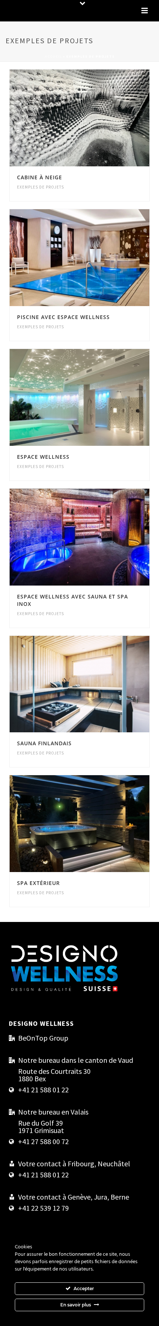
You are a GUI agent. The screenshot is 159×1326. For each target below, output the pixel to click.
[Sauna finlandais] (95, 684)
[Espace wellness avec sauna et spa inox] (95, 537)
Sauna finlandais (44, 743)
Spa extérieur (38, 882)
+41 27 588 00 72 (43, 1141)
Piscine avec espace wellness (63, 317)
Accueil (53, 56)
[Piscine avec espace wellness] (95, 258)
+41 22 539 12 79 (43, 1208)
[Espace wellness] (95, 397)
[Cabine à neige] (95, 118)
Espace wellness (43, 456)
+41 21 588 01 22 (43, 1089)
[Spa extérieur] (95, 823)
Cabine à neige (39, 177)
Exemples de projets (40, 187)
